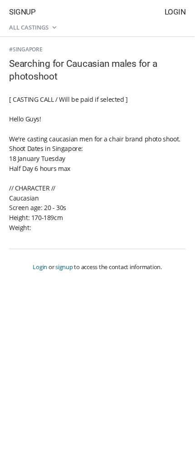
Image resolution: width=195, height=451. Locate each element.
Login (175, 11)
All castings (29, 27)
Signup (22, 11)
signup (64, 267)
